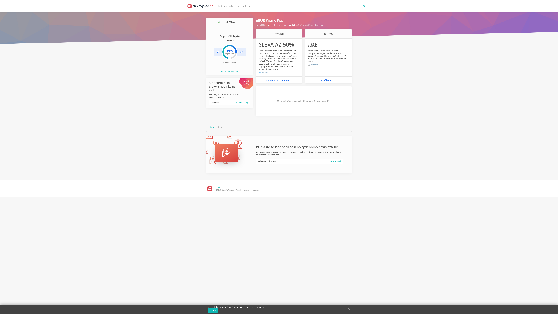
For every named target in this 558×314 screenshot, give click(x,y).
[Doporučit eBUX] (241, 52)
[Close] (349, 309)
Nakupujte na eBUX (229, 71)
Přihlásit (334, 161)
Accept (212, 310)
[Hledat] (364, 6)
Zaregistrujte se (238, 103)
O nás (218, 187)
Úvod (212, 127)
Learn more (260, 307)
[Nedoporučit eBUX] (218, 52)
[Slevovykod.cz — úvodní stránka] (200, 6)
